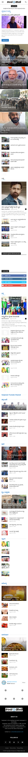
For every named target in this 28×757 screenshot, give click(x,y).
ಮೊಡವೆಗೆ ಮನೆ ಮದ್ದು (13, 610)
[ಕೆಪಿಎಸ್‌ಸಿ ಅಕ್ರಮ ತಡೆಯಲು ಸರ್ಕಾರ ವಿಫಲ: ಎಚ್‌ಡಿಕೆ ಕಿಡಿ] (14, 55)
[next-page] (5, 174)
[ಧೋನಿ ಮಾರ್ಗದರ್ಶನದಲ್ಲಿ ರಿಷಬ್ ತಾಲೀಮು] (5, 479)
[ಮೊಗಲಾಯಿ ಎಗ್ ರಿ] (5, 668)
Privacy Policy (20, 748)
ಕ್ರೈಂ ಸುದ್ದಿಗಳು (6, 492)
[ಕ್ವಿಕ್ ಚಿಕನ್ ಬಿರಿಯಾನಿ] (14, 644)
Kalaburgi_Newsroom (7, 408)
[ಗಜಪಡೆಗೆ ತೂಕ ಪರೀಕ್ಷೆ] (14, 100)
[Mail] (14, 742)
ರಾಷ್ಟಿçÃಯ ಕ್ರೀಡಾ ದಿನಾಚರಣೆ (10, 316)
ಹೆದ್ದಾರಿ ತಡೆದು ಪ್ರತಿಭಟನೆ (15, 353)
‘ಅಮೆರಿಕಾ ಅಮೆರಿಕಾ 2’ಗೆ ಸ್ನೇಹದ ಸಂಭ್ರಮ (17, 419)
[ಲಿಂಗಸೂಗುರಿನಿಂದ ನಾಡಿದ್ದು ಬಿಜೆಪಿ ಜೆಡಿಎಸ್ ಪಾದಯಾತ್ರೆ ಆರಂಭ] (5, 385)
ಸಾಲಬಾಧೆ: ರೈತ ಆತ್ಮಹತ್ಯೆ (14, 531)
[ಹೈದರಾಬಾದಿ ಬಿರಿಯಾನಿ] (5, 655)
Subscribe (23, 285)
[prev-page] (3, 174)
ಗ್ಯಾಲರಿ (3, 539)
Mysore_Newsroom (6, 209)
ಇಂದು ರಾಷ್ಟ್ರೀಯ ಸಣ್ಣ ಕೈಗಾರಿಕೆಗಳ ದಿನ (18, 219)
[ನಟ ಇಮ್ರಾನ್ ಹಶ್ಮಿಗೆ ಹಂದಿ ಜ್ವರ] (14, 193)
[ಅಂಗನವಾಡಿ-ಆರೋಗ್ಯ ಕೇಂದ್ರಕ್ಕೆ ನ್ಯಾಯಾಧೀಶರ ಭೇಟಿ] (5, 340)
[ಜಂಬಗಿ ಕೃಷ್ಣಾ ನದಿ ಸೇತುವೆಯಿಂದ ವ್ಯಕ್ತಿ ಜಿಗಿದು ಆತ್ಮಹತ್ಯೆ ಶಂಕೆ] (5, 513)
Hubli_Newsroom (5, 318)
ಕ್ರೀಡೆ (3, 444)
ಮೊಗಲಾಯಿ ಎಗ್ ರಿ (13, 667)
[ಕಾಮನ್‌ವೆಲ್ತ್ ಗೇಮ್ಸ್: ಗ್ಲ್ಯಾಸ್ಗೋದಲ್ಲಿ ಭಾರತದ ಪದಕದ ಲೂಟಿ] (5, 486)
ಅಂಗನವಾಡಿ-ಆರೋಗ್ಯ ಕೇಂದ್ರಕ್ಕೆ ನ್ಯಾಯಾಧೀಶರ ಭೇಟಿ (14, 8)
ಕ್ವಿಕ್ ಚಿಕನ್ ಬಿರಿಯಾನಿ (8, 647)
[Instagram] (9, 742)
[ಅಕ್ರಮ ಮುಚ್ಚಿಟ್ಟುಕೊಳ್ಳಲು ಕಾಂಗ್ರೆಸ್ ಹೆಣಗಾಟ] (5, 169)
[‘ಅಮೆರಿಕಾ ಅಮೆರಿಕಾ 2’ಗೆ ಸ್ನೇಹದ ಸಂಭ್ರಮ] (5, 421)
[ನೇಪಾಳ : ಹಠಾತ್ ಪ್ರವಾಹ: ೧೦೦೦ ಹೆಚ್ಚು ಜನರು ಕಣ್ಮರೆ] (5, 243)
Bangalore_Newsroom (7, 459)
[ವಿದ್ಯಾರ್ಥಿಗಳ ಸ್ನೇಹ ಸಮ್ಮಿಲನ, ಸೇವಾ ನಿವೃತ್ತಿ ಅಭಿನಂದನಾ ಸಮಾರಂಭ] (5, 332)
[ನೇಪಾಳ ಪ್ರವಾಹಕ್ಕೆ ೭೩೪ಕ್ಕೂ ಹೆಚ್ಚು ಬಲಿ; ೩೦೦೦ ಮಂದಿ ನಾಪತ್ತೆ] (5, 139)
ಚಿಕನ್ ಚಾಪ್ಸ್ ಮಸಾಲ (13, 673)
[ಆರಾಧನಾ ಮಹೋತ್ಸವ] (5, 377)
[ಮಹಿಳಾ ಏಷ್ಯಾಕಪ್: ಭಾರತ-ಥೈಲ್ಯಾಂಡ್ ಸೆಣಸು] (5, 229)
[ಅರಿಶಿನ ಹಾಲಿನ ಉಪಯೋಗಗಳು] (14, 593)
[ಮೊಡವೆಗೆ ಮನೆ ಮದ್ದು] (5, 612)
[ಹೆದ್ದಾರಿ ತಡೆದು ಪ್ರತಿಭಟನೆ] (5, 355)
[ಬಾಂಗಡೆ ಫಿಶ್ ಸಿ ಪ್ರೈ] (5, 662)
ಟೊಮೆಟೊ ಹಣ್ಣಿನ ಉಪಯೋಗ (15, 623)
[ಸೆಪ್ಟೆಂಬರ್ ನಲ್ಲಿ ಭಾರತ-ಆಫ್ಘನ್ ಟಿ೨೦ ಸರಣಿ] (5, 473)
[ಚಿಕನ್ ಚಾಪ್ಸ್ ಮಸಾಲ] (5, 675)
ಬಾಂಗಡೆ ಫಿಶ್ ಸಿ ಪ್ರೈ (13, 660)
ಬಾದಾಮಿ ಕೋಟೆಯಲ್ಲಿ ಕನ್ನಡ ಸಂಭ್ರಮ (16, 426)
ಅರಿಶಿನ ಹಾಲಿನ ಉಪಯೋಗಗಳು (11, 597)
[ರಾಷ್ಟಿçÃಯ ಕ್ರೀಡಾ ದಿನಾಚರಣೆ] (14, 306)
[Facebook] (5, 742)
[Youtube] (22, 742)
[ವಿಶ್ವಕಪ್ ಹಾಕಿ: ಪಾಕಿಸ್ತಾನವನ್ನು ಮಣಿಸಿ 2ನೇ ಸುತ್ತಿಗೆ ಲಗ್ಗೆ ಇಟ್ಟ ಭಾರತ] (14, 453)
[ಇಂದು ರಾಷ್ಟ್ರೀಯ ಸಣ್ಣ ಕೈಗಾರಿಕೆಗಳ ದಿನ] (5, 221)
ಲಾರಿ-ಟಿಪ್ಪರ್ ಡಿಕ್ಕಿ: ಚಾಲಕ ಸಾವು (15, 524)
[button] (2, 2)
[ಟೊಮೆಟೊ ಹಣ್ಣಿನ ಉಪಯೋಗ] (5, 625)
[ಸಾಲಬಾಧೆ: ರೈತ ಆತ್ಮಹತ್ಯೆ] (5, 533)
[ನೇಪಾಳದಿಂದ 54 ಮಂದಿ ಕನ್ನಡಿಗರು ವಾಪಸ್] (5, 154)
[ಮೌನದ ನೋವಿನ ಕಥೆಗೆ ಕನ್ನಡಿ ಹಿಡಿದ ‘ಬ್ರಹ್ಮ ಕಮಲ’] (5, 434)
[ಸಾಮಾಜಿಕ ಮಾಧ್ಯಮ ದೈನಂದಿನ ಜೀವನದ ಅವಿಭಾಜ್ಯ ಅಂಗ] (5, 362)
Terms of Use (13, 748)
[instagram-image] (6, 690)
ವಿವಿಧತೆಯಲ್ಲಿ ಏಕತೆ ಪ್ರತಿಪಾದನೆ (11, 15)
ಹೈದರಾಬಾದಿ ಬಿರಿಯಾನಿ (14, 653)
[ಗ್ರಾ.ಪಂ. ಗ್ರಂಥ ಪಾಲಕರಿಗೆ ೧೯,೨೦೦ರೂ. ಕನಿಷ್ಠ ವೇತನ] (14, 123)
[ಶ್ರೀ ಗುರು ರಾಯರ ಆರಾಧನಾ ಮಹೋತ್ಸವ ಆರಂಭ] (5, 347)
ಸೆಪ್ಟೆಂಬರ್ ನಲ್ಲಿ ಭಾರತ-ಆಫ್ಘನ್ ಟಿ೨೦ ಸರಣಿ (17, 471)
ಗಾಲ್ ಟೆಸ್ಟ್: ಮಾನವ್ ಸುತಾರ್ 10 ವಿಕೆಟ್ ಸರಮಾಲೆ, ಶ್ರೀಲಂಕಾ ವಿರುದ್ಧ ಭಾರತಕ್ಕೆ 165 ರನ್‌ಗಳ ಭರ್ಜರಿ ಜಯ (17, 465)
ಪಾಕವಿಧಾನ (5, 635)
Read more (5, 40)
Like (24, 275)
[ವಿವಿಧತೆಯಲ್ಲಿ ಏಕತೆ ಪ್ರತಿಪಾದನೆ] (14, 22)
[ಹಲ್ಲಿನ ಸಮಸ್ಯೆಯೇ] (5, 618)
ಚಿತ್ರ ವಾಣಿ (4, 400)
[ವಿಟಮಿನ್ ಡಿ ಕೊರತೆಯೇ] (5, 605)
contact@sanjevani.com (17, 731)
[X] (18, 742)
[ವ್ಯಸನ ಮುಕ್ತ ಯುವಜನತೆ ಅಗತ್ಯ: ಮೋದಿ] (14, 78)
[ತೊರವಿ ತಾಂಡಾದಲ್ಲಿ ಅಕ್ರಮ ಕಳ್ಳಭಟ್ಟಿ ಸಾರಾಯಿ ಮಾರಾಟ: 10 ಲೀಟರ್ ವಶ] (14, 501)
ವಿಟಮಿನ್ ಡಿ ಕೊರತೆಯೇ (14, 603)
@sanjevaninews (12, 681)
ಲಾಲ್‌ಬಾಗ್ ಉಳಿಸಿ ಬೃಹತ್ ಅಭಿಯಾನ (17, 145)
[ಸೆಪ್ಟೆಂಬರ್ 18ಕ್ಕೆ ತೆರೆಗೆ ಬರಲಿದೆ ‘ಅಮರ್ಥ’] (5, 414)
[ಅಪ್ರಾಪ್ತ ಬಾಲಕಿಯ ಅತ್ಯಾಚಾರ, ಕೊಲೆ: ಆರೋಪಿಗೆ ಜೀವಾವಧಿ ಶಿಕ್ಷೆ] (5, 519)
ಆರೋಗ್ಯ (4, 583)
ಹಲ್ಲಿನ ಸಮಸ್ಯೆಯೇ (13, 617)
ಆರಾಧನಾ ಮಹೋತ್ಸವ (15, 375)
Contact (7, 748)
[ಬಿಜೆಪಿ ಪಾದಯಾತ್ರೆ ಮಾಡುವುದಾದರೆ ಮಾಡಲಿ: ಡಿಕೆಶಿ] (5, 161)
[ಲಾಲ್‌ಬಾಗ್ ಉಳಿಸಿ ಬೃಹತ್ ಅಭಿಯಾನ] (5, 147)
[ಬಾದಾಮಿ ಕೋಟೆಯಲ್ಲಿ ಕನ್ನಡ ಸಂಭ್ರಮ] (5, 428)
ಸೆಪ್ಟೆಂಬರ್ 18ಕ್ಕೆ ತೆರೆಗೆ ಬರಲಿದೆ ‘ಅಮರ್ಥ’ (17, 413)
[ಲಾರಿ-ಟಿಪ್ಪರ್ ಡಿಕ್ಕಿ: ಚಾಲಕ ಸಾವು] (5, 526)
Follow (23, 278)
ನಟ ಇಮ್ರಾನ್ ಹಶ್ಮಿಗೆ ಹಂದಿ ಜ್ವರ (11, 207)
